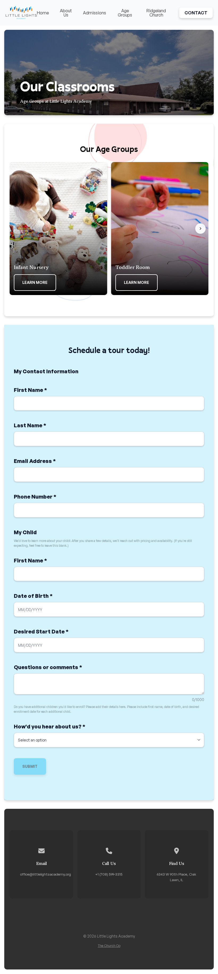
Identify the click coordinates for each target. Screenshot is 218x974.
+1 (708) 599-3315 (109, 874)
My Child (25, 532)
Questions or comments (48, 667)
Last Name (30, 425)
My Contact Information (46, 371)
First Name (30, 390)
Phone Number (35, 496)
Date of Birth (33, 595)
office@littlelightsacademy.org (45, 874)
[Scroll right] (200, 228)
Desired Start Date (41, 631)
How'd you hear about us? (49, 726)
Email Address (35, 461)
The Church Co (109, 945)
